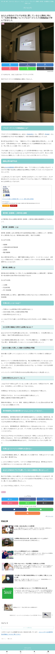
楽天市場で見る (13, 205)
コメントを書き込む (27, 627)
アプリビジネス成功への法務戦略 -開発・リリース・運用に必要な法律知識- (18, 198)
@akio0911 (30, 134)
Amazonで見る (6, 205)
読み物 (4, 492)
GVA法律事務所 (9, 167)
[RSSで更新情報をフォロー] (27, 513)
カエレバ (7, 201)
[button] (45, 68)
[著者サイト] (14, 509)
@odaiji (47, 134)
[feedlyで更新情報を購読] (40, 509)
